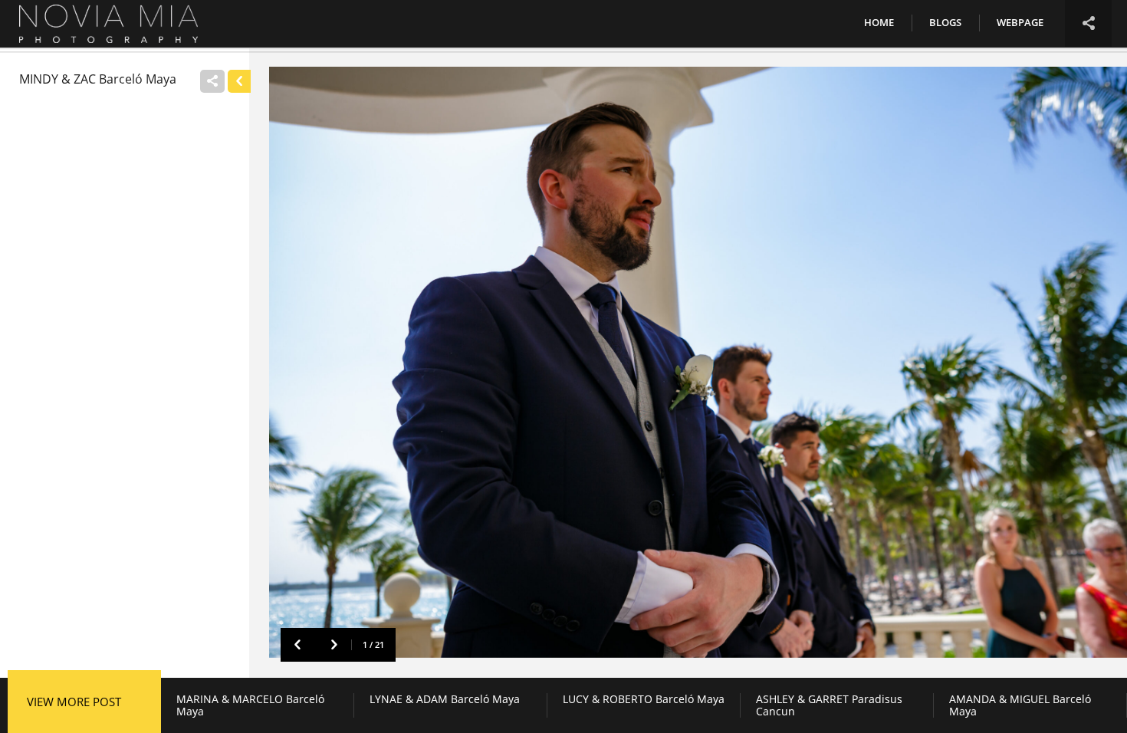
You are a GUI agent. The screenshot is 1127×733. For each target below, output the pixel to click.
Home (879, 22)
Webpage (1020, 22)
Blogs (945, 22)
